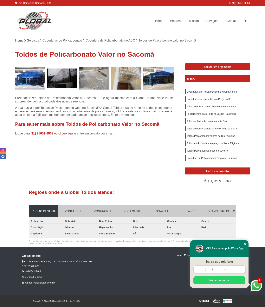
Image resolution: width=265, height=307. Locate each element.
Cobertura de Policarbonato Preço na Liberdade (212, 158)
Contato (232, 21)
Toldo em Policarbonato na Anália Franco (208, 121)
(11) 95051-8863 (240, 3)
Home (159, 21)
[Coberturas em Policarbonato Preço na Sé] (94, 78)
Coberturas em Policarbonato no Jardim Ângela (212, 91)
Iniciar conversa (219, 280)
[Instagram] (3, 151)
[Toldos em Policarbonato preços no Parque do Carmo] (158, 78)
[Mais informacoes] (245, 21)
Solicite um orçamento (217, 66)
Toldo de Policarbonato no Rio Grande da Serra (212, 128)
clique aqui (66, 133)
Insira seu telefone (219, 261)
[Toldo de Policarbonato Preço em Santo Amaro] (62, 78)
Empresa (176, 21)
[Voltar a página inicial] (34, 20)
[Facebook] (3, 156)
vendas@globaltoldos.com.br (39, 282)
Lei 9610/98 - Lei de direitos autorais (45, 243)
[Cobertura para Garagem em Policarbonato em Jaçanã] (126, 78)
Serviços (211, 21)
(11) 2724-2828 (32, 271)
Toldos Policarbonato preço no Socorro (207, 150)
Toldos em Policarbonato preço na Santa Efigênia (213, 143)
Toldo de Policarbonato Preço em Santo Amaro (211, 106)
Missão (194, 21)
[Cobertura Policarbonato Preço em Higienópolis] (30, 78)
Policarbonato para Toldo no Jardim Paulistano (211, 114)
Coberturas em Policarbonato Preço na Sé (209, 99)
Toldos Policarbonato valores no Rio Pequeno (211, 136)
